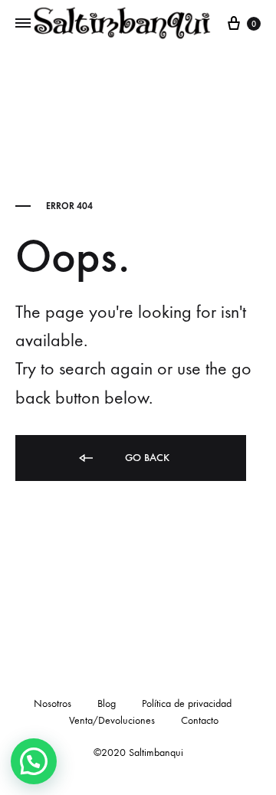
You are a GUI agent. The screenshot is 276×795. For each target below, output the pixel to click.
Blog (106, 703)
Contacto (200, 720)
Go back (145, 457)
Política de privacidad (187, 703)
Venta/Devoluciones (112, 720)
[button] (34, 761)
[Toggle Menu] (23, 23)
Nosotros (52, 703)
